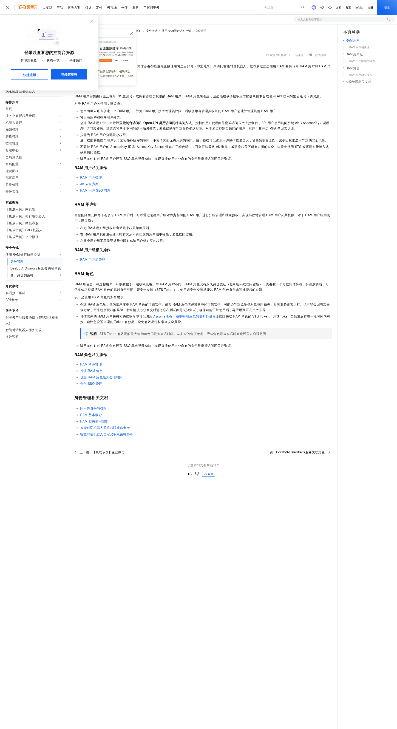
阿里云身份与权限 (93, 408)
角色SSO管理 (91, 383)
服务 (135, 7)
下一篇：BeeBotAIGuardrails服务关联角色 (294, 452)
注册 (370, 7)
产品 (60, 7)
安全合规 (151, 30)
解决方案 (74, 7)
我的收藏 (320, 55)
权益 (88, 7)
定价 (99, 7)
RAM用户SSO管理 (95, 190)
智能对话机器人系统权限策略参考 (105, 427)
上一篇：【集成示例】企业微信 (102, 452)
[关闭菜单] (7, 7)
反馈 (210, 474)
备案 (348, 7)
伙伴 (124, 7)
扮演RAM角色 (91, 370)
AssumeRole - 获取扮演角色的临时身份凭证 (186, 316)
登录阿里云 (69, 74)
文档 (338, 7)
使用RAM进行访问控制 (176, 30)
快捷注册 (29, 74)
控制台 (359, 7)
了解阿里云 (151, 7)
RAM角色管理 (91, 364)
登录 (387, 7)
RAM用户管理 (91, 177)
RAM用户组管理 (92, 259)
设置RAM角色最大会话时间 (101, 377)
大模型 (47, 7)
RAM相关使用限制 (94, 421)
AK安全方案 (89, 184)
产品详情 (297, 55)
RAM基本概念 (91, 414)
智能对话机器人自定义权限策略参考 (106, 434)
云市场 (112, 7)
